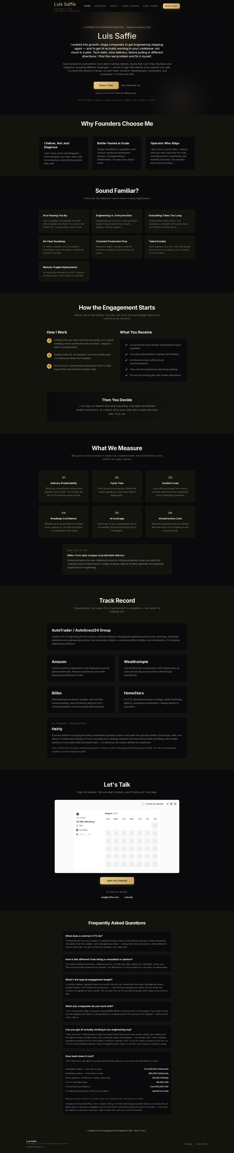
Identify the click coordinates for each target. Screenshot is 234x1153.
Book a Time (171, 6)
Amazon (59, 661)
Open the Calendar (117, 880)
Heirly (57, 729)
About (114, 6)
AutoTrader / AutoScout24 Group (81, 630)
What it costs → (131, 93)
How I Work (150, 6)
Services (100, 6)
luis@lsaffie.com (110, 897)
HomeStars (134, 693)
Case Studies (130, 6)
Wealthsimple (136, 661)
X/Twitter (188, 1144)
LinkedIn (128, 897)
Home (87, 6)
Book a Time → (141, 1131)
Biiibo (57, 693)
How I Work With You (130, 85)
